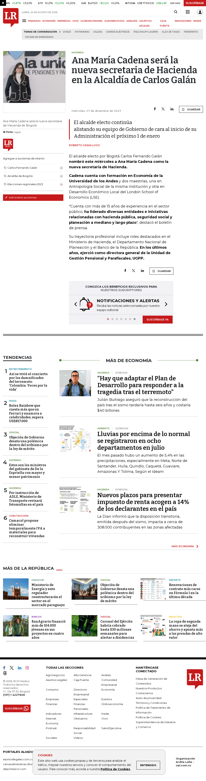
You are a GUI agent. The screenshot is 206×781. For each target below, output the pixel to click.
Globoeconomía (112, 704)
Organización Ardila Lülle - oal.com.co (185, 762)
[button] (74, 304)
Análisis (106, 675)
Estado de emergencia (39, 37)
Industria (175, 616)
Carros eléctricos (118, 32)
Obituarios (80, 718)
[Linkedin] (172, 109)
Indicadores (53, 713)
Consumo (52, 689)
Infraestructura (83, 713)
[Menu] (25, 20)
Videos (78, 737)
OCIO (75, 20)
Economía (108, 689)
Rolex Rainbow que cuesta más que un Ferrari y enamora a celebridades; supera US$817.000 (26, 413)
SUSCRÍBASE (195, 3)
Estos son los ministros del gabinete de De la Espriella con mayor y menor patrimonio (27, 471)
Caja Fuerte (81, 679)
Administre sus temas (22, 197)
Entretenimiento (20, 369)
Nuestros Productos (149, 688)
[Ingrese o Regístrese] (200, 12)
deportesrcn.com (14, 769)
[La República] (11, 24)
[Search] (175, 12)
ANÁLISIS (131, 20)
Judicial (14, 432)
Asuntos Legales (56, 679)
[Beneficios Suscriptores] (188, 12)
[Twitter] (163, 109)
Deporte (175, 580)
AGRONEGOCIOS (114, 20)
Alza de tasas (171, 32)
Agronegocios (55, 675)
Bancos (37, 616)
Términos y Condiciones (151, 702)
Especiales (81, 699)
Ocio (104, 718)
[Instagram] (28, 668)
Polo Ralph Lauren (146, 32)
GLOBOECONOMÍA (91, 20)
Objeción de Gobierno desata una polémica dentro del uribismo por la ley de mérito (28, 443)
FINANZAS (34, 20)
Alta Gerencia (82, 675)
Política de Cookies (115, 769)
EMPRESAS (64, 20)
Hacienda (15, 460)
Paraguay (38, 580)
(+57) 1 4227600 (14, 694)
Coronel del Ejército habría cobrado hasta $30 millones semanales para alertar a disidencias (117, 629)
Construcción (18, 515)
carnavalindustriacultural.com (22, 764)
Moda (12, 400)
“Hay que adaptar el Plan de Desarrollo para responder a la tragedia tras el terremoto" (140, 385)
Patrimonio (82, 32)
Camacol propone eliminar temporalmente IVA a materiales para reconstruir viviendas (27, 528)
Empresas (52, 699)
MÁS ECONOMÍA (183, 546)
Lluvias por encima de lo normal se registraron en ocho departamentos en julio (143, 440)
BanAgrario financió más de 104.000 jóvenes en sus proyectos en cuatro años (49, 629)
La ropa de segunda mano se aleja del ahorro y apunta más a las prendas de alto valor (186, 629)
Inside (105, 713)
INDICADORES (183, 20)
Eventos (106, 699)
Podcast (51, 728)
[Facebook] (155, 109)
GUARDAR (193, 109)
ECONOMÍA (49, 20)
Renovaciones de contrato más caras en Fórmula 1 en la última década (184, 591)
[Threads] (6, 673)
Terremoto (191, 32)
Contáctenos (144, 693)
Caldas (97, 32)
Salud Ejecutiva (111, 728)
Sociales (51, 737)
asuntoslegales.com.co (18, 759)
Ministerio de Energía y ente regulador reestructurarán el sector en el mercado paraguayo (48, 595)
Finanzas (51, 704)
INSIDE (197, 20)
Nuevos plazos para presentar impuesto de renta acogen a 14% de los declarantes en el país (143, 502)
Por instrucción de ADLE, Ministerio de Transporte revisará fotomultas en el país (26, 498)
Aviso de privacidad (148, 698)
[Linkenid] (21, 668)
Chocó (67, 32)
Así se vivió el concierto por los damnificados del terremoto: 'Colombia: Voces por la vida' (28, 381)
